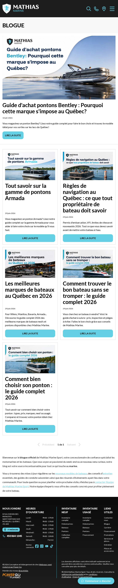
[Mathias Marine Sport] (20, 9)
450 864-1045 (14, 535)
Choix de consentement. (82, 577)
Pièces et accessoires (109, 549)
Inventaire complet (66, 519)
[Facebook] (37, 546)
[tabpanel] (39, 529)
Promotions (109, 535)
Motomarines (67, 524)
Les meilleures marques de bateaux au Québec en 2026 (29, 289)
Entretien (108, 545)
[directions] (104, 8)
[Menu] (112, 9)
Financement (88, 535)
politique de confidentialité (73, 574)
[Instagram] (42, 546)
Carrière (107, 527)
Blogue (107, 524)
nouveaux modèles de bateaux (71, 473)
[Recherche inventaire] (89, 8)
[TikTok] (51, 546)
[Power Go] (29, 575)
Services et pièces (108, 540)
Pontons (65, 531)
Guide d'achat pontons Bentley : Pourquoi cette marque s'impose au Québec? (52, 108)
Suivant (71, 444)
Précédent (48, 444)
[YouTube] (47, 546)
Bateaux (65, 527)
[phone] (96, 8)
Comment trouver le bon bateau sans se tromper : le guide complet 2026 (87, 292)
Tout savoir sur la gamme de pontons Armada (28, 192)
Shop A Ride (23, 571)
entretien (107, 473)
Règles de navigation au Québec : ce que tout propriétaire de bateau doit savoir (87, 198)
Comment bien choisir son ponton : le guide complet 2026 (28, 388)
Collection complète (66, 536)
